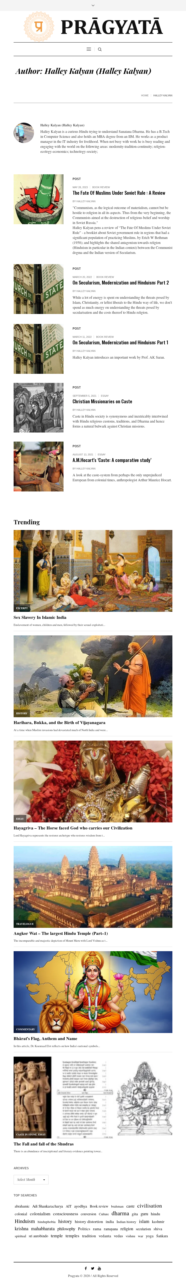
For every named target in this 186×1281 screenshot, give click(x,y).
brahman (117, 1206)
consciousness (65, 1213)
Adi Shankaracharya (47, 1206)
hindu (155, 1213)
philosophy (66, 1228)
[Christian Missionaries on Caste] (39, 408)
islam (144, 1221)
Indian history (126, 1221)
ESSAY (105, 395)
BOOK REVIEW (101, 187)
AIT (68, 1206)
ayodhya (80, 1206)
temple (57, 1235)
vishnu (130, 1235)
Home (145, 95)
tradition (89, 1235)
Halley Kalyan (85, 201)
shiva (158, 1228)
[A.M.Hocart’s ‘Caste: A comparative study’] (39, 466)
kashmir (158, 1221)
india (110, 1221)
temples (72, 1235)
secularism (143, 1228)
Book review (99, 1206)
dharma (120, 1213)
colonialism (40, 1213)
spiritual (20, 1236)
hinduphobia (47, 1221)
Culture (104, 1214)
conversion (88, 1213)
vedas (118, 1235)
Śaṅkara (162, 1235)
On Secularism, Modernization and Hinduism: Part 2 (121, 282)
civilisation (149, 1205)
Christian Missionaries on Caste (102, 401)
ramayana (111, 1228)
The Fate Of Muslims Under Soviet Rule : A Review (119, 192)
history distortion (89, 1221)
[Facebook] (85, 1268)
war (140, 1236)
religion (126, 1228)
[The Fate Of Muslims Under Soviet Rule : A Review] (39, 199)
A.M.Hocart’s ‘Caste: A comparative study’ (112, 459)
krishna (21, 1228)
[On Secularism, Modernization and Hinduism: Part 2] (39, 289)
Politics (84, 1228)
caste (130, 1206)
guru (144, 1213)
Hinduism (25, 1221)
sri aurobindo (38, 1235)
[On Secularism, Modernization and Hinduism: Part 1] (39, 349)
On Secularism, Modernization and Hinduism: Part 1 (120, 342)
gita (135, 1213)
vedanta (105, 1235)
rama (97, 1228)
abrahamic (22, 1206)
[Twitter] (92, 1268)
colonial (21, 1213)
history (65, 1221)
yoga (150, 1235)
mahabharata (43, 1228)
